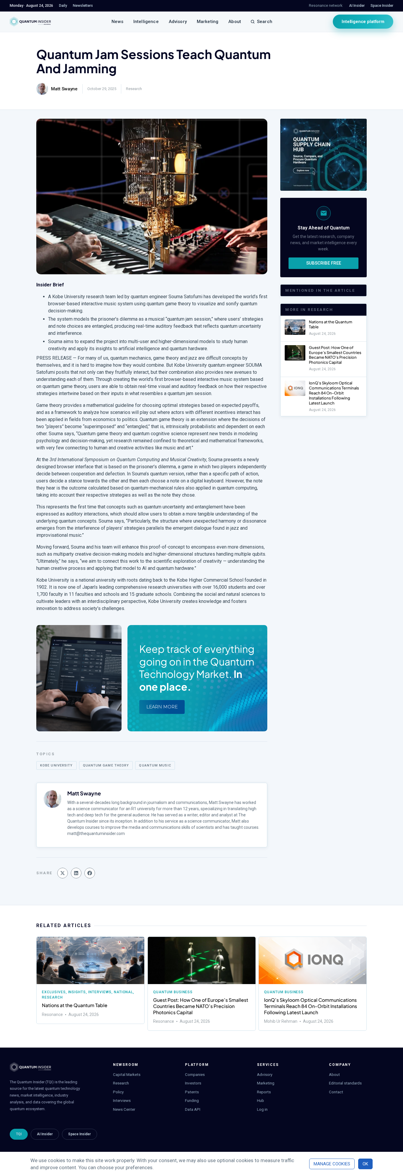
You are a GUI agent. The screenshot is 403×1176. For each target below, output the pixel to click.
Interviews (100, 992)
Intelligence (146, 21)
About (234, 21)
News (117, 21)
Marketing (207, 21)
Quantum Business (173, 992)
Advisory (178, 21)
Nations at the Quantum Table (74, 1005)
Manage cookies (332, 1164)
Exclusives (54, 992)
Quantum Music (155, 765)
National (123, 992)
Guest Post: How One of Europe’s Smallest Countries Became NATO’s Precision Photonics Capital (335, 355)
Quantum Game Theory (106, 765)
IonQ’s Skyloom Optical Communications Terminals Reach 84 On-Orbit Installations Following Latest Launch (334, 393)
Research (134, 89)
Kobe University (56, 765)
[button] (62, 873)
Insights (77, 992)
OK (365, 1164)
